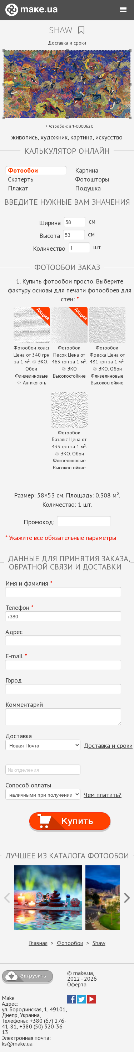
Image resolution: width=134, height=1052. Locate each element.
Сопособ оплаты (28, 785)
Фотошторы (92, 179)
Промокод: (39, 522)
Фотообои (23, 170)
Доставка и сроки (67, 43)
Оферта (76, 984)
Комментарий (24, 704)
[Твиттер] (81, 1001)
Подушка (88, 188)
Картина (86, 170)
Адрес (14, 631)
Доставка (18, 736)
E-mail (16, 656)
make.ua (83, 972)
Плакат (18, 188)
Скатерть (20, 179)
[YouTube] (91, 1001)
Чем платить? (102, 795)
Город (13, 680)
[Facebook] (71, 1001)
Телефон (19, 607)
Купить (69, 814)
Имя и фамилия (29, 583)
